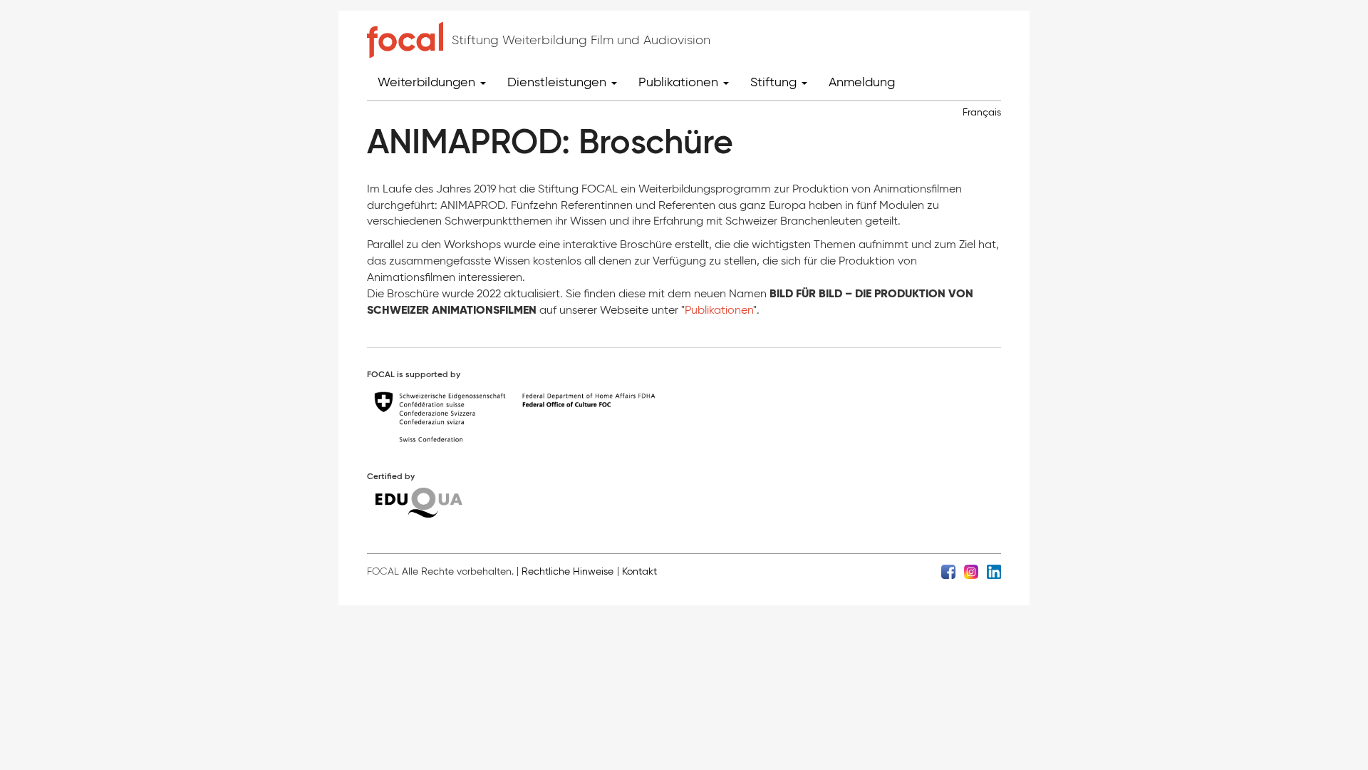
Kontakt (639, 571)
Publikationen (680, 82)
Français (982, 112)
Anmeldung (862, 82)
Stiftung (775, 82)
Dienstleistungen (558, 82)
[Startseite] (405, 39)
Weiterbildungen (428, 82)
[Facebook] (948, 571)
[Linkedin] (994, 571)
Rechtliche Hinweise (567, 571)
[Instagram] (971, 571)
